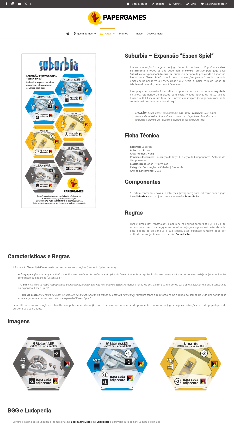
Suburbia (141, 196)
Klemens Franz (145, 153)
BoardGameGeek (80, 421)
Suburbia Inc (192, 196)
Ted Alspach (145, 150)
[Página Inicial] (67, 33)
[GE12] (190, 334)
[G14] (43, 334)
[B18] (117, 334)
